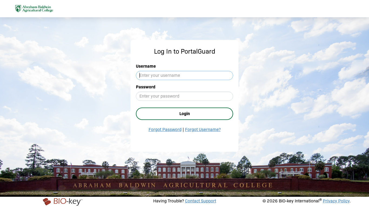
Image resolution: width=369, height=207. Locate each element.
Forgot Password (165, 129)
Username (146, 66)
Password (145, 86)
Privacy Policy (336, 200)
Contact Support (200, 200)
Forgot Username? (203, 129)
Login (184, 113)
